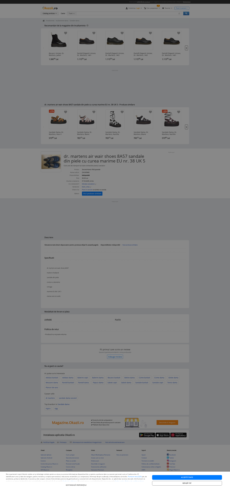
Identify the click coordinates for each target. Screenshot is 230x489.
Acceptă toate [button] (187, 477)
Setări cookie (119, 481)
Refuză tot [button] (187, 483)
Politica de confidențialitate (134, 481)
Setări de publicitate (70, 481)
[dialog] (115, 480)
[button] (76, 483)
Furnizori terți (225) (135, 477)
